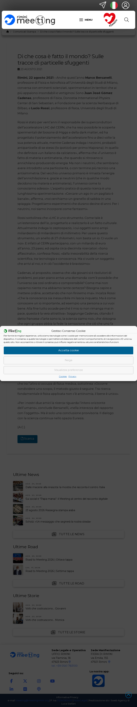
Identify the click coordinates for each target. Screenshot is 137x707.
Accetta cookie (68, 350)
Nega (68, 360)
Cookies (63, 376)
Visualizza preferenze (68, 370)
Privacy (72, 376)
